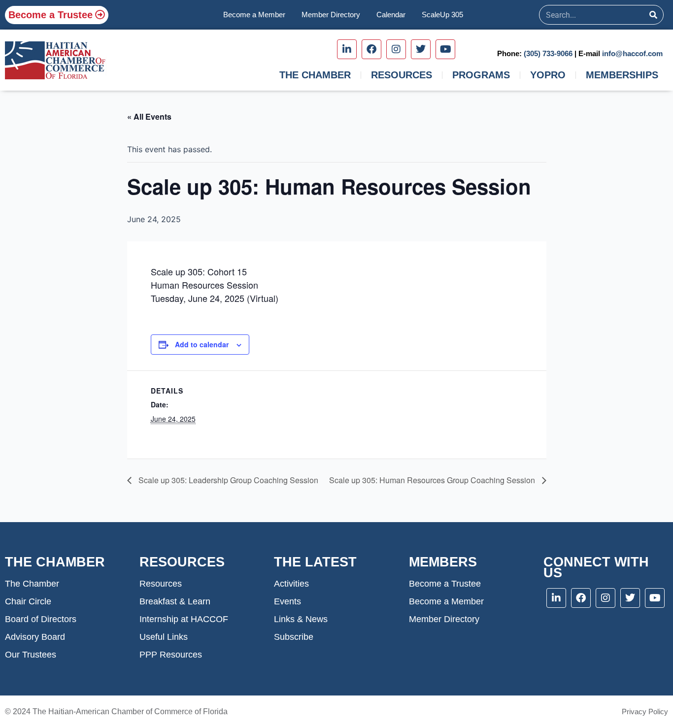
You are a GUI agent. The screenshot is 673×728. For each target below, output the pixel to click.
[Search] (653, 14)
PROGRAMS (481, 74)
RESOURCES (401, 74)
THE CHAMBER (315, 74)
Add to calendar (202, 344)
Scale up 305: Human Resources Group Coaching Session (433, 480)
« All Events (149, 116)
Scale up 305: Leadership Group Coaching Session (227, 480)
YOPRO (548, 74)
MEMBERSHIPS (622, 74)
